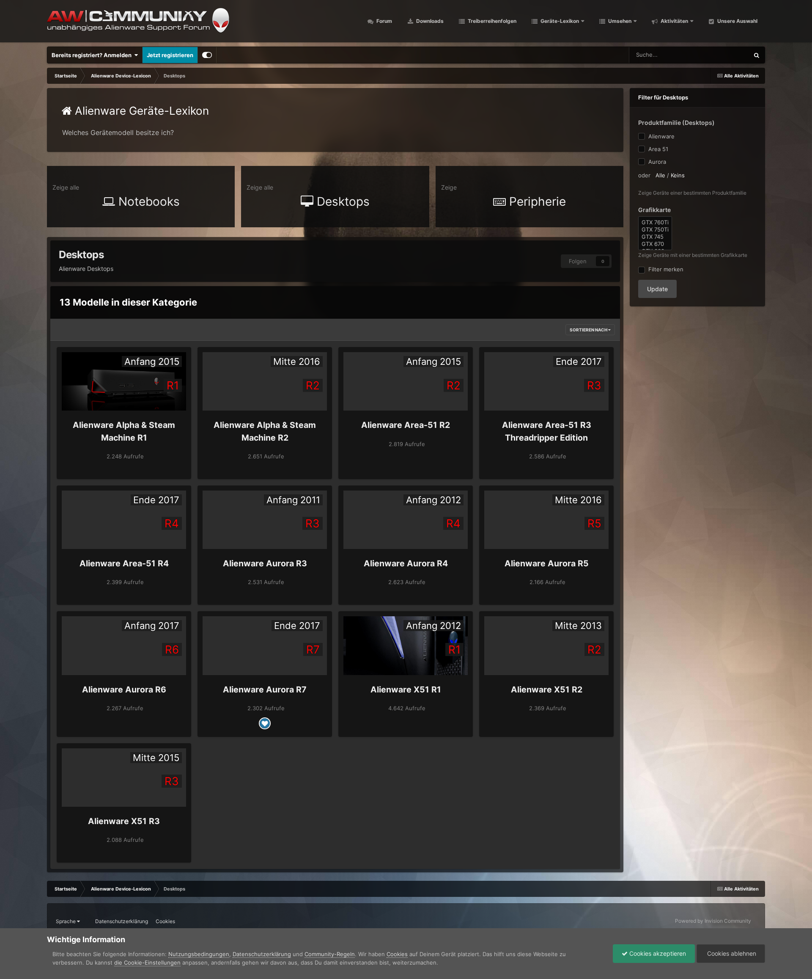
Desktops (341, 201)
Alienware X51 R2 (546, 689)
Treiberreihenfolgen (491, 21)
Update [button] (657, 288)
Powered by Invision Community (713, 921)
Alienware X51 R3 (124, 821)
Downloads (429, 21)
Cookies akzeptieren (657, 953)
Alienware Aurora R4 (406, 563)
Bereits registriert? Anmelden (93, 55)
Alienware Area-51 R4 (124, 563)
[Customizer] (207, 55)
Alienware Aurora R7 (265, 689)
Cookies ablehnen (730, 953)
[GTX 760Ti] (655, 222)
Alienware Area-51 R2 (405, 425)
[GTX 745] (655, 236)
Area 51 (658, 149)
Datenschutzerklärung (121, 921)
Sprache (66, 921)
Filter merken (664, 269)
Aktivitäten (673, 21)
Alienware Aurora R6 (124, 689)
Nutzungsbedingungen (198, 954)
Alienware (661, 136)
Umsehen (619, 21)
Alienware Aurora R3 (265, 563)
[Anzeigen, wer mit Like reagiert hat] (265, 723)
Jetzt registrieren (170, 55)
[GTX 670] (655, 244)
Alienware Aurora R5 (547, 563)
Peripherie (536, 201)
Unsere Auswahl (736, 21)
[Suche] (757, 55)
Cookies (165, 921)
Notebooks (147, 201)
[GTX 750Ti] (655, 229)
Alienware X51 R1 (405, 689)
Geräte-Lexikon (559, 21)
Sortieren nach (589, 329)
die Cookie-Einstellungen (147, 962)
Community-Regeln (329, 954)
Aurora (657, 161)
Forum (383, 21)
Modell (729, 55)
